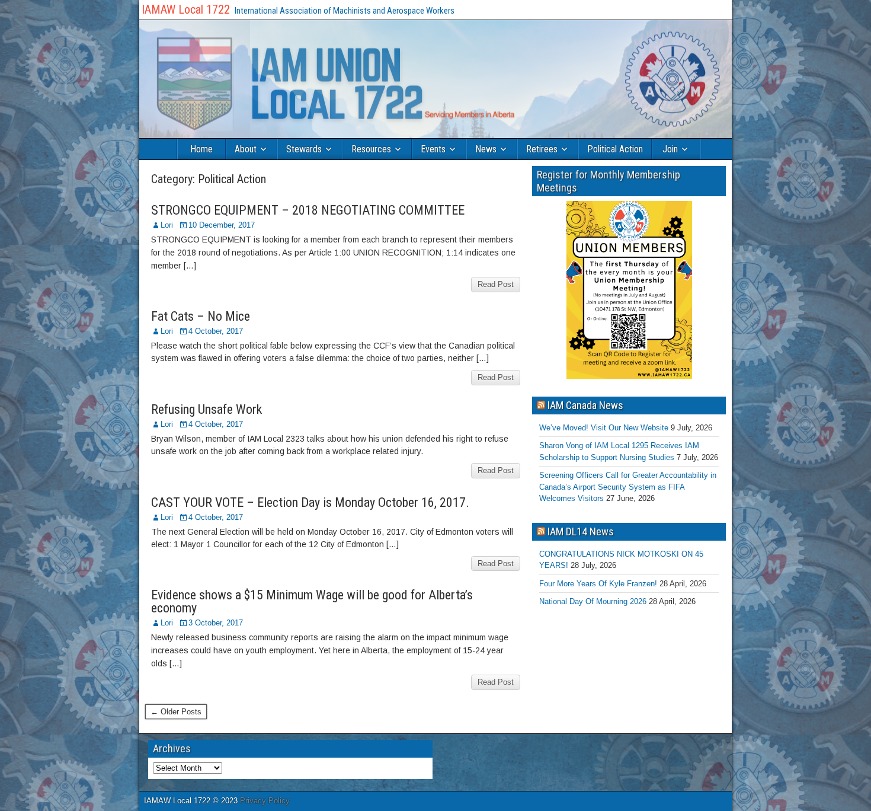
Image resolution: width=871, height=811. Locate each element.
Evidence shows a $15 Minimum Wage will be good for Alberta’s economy (312, 601)
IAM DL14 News (580, 531)
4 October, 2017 (215, 331)
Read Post (496, 284)
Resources (371, 149)
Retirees (542, 149)
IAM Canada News (585, 405)
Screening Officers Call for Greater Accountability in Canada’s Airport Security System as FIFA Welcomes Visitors (627, 487)
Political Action (615, 149)
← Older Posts (175, 711)
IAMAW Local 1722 (186, 9)
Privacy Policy (265, 800)
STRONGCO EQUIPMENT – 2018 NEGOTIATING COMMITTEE (308, 210)
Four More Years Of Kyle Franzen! (598, 583)
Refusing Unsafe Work (206, 409)
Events (433, 149)
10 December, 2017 (221, 225)
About (246, 149)
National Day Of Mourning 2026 (592, 601)
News (486, 149)
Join (670, 149)
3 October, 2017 (215, 622)
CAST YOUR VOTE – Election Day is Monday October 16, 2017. (310, 502)
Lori (167, 225)
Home (201, 149)
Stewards (304, 149)
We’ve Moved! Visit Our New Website (603, 427)
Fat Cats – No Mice (200, 316)
